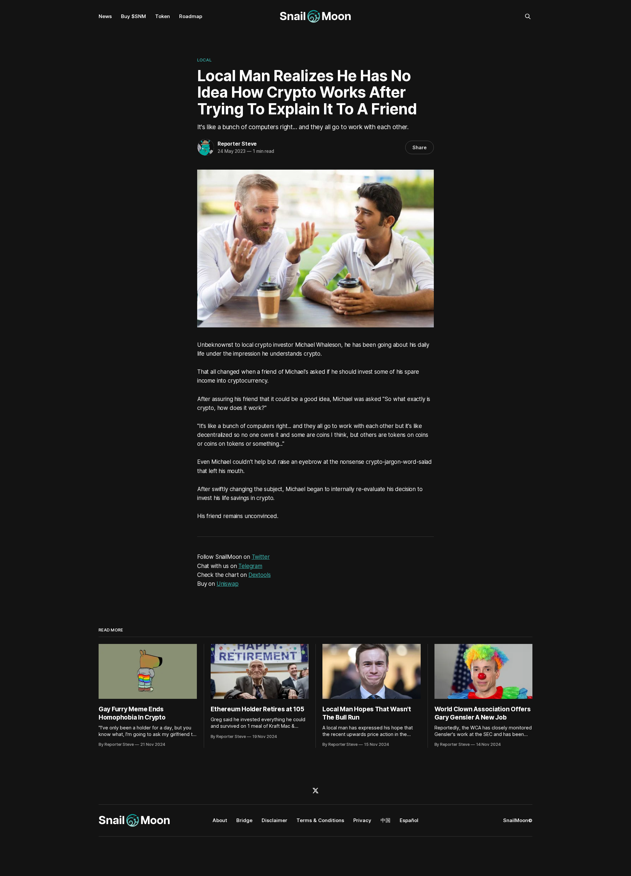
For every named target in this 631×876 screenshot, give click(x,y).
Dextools (259, 575)
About (220, 820)
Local (204, 59)
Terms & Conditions (320, 820)
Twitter (261, 557)
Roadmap (190, 16)
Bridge (244, 820)
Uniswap (228, 583)
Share (419, 147)
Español (409, 820)
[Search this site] (528, 16)
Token (162, 16)
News (105, 16)
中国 (385, 820)
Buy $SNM (133, 16)
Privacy (362, 820)
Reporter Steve (237, 143)
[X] (315, 790)
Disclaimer (274, 820)
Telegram (250, 566)
